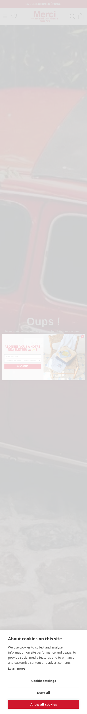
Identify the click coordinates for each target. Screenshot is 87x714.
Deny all (43, 692)
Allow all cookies (43, 704)
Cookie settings (43, 681)
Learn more (16, 668)
